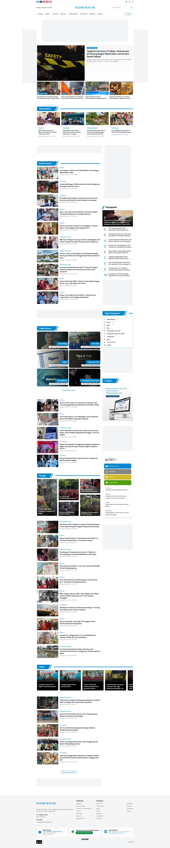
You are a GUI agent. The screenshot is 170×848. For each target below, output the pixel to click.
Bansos (41, 14)
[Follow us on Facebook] (37, 2)
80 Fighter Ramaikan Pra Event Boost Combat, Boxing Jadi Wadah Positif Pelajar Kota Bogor (78, 199)
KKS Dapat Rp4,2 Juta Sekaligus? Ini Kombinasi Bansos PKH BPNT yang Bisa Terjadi (79, 418)
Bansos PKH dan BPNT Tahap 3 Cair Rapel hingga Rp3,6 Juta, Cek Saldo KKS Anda (79, 282)
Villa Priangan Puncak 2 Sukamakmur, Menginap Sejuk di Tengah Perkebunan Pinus (95, 98)
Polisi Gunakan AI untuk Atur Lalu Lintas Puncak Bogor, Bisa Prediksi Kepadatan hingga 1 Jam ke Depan (79, 432)
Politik (98, 811)
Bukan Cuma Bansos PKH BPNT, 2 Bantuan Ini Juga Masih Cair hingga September (78, 296)
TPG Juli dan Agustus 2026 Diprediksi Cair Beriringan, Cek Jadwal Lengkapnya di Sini (118, 230)
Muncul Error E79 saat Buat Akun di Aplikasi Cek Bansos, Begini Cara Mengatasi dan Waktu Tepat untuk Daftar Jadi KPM (117, 223)
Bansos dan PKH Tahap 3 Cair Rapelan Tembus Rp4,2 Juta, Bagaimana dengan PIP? (79, 227)
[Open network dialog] (126, 2)
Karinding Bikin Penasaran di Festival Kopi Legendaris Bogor (121, 131)
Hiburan (63, 14)
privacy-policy (80, 806)
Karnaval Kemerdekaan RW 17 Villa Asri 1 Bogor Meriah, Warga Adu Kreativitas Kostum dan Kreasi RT (78, 269)
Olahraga (63, 181)
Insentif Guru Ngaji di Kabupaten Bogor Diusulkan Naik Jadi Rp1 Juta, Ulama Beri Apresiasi (80, 701)
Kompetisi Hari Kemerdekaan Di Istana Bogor (68, 498)
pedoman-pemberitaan (83, 808)
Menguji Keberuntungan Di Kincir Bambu (89, 513)
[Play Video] (47, 676)
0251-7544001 (40, 817)
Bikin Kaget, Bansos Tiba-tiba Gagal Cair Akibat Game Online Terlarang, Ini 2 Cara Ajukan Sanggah (79, 596)
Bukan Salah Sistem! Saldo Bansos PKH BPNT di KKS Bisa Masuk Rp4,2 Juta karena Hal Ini (79, 539)
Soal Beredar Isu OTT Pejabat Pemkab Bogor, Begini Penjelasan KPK (119, 269)
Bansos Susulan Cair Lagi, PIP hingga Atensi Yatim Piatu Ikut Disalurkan (77, 622)
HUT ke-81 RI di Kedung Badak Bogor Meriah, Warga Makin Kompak (77, 729)
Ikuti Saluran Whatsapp (84, 833)
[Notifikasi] (129, 2)
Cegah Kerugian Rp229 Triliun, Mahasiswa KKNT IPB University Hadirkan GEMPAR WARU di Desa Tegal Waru (118, 259)
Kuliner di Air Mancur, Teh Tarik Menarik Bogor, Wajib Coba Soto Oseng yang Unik (120, 98)
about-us (79, 816)
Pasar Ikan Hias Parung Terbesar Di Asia (46, 511)
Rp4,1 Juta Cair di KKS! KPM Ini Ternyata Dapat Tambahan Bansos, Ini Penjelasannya (78, 213)
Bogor (47, 14)
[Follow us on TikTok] (50, 2)
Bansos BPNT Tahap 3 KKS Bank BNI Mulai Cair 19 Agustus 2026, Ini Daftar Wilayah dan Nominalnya (119, 252)
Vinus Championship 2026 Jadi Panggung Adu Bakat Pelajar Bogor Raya (79, 743)
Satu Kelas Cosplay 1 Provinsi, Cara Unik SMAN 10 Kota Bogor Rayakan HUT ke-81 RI (119, 235)
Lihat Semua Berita (68, 772)
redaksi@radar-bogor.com (44, 822)
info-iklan (79, 813)
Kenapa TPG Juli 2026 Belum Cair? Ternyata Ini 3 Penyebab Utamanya (119, 246)
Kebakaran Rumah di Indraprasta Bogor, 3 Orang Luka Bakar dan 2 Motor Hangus (80, 608)
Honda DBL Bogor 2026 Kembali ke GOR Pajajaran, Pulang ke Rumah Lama (80, 185)
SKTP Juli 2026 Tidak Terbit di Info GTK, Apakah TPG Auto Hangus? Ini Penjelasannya (119, 264)
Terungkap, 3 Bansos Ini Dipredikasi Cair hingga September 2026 (79, 171)
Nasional (92, 14)
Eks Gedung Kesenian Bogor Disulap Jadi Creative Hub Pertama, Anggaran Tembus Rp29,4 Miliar (80, 651)
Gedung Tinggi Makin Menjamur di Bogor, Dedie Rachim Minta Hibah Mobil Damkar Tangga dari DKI (79, 757)
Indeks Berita (80, 818)
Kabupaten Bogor (65, 237)
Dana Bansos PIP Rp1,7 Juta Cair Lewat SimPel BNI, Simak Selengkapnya (80, 567)
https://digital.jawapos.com (116, 833)
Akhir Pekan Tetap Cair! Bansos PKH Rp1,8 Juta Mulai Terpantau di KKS (47, 132)
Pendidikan (99, 816)
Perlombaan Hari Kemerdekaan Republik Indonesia (89, 491)
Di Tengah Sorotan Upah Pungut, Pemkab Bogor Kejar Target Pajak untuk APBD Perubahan (48, 98)
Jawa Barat (83, 14)
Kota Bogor (63, 442)
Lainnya (99, 14)
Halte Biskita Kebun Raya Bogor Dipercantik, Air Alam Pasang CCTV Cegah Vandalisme (72, 133)
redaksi (78, 803)
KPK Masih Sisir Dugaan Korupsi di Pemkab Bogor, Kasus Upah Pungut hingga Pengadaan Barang (80, 525)
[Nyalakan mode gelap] (132, 2)
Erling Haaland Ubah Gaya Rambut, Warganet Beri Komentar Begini (79, 459)
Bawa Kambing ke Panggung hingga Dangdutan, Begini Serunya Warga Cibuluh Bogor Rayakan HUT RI (80, 446)
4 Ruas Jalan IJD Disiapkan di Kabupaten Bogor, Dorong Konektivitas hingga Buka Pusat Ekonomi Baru (80, 255)
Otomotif (99, 818)
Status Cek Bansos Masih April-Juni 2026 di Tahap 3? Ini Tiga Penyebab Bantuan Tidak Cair (119, 241)
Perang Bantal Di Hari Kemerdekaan (67, 513)
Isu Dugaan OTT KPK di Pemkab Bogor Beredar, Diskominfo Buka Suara (118, 275)
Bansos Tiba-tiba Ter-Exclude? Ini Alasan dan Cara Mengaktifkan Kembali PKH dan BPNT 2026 (79, 404)
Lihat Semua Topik (68, 390)
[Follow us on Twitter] (40, 2)
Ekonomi (55, 14)
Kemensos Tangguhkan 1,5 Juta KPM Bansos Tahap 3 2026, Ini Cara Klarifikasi (78, 636)
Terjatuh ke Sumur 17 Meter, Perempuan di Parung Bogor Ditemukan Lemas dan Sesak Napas (108, 54)
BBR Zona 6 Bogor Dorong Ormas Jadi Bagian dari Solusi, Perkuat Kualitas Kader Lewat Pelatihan (80, 241)
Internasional (73, 14)
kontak (78, 811)
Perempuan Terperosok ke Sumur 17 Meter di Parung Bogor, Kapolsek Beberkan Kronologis (78, 553)
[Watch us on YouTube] (47, 2)
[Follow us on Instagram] (44, 2)
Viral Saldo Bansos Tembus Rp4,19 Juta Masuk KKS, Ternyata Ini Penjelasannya (78, 581)
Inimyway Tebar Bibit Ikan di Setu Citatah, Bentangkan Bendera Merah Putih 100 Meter (96, 133)
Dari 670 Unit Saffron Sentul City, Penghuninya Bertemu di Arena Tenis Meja (78, 715)
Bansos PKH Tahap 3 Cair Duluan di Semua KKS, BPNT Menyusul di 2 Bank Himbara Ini (73, 98)
